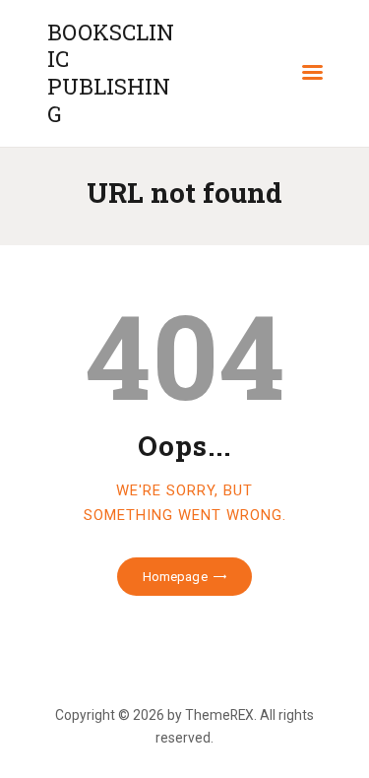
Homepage (175, 576)
